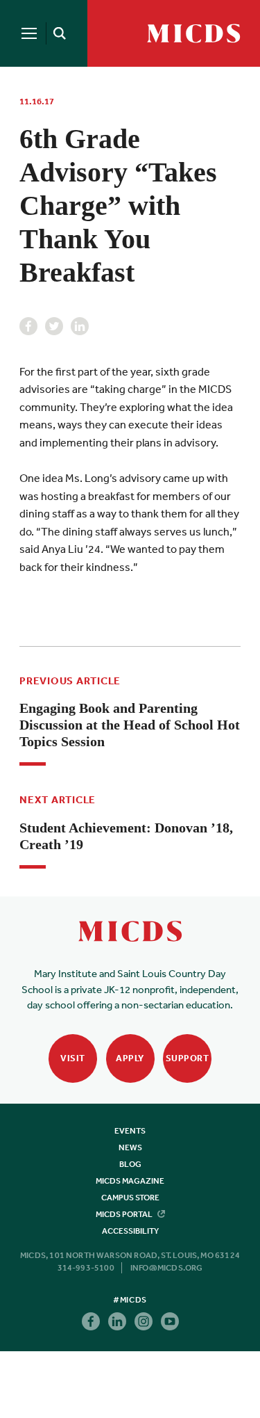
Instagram (144, 1321)
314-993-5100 (86, 1267)
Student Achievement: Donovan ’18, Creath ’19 (126, 836)
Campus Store (130, 1197)
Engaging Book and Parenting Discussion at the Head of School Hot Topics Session (129, 724)
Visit (72, 1058)
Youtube (170, 1321)
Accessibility (130, 1230)
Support (187, 1058)
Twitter (54, 326)
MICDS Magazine (130, 1180)
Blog (130, 1164)
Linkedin (80, 326)
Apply (130, 1058)
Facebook (28, 326)
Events (130, 1130)
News (130, 1147)
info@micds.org (166, 1267)
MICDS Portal (125, 1214)
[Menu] (29, 33)
